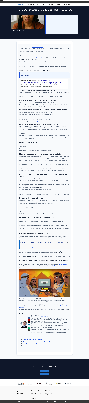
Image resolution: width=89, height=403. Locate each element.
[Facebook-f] (69, 402)
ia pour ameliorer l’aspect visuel (34, 121)
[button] (44, 283)
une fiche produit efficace (37, 47)
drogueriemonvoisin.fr (35, 247)
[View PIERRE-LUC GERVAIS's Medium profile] (29, 328)
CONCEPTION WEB (43, 4)
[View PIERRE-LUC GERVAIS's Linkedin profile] (29, 324)
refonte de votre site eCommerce (52, 265)
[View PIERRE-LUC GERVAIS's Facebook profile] (29, 318)
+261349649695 (43, 316)
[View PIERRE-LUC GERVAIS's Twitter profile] (29, 322)
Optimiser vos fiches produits (36, 57)
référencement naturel (63, 264)
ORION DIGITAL (31, 4)
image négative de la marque (48, 130)
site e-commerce (30, 165)
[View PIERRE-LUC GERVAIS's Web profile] (29, 330)
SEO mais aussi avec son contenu (54, 64)
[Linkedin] (71, 402)
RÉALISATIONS (65, 4)
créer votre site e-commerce (32, 53)
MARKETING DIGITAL (51, 4)
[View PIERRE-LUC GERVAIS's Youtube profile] (29, 320)
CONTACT (69, 4)
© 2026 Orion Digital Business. (21, 401)
